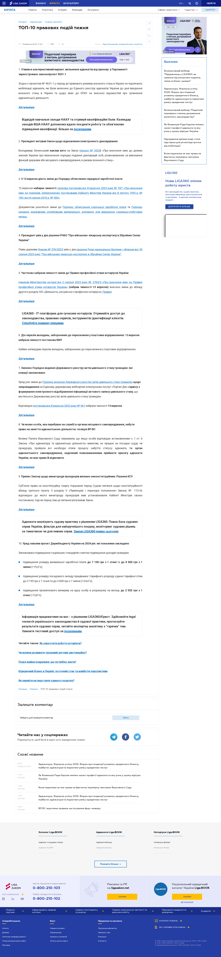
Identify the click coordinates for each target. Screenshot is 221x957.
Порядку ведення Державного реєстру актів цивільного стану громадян (87, 382)
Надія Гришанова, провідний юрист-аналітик (122, 44)
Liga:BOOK (210, 10)
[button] (4, 3)
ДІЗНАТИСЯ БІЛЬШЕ (179, 206)
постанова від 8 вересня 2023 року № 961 (59, 405)
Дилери (5, 932)
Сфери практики (167, 10)
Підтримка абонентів (107, 928)
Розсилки (102, 937)
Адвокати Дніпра (104, 848)
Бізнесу (41, 3)
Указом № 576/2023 (50, 249)
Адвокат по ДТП (46, 848)
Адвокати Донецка (104, 853)
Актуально (93, 10)
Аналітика (47, 10)
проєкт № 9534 (90, 150)
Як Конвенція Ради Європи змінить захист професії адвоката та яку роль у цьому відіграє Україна (184, 127)
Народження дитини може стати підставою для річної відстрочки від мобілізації (182, 142)
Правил (107, 291)
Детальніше (187, 902)
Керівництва (55, 932)
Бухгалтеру (71, 3)
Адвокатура (36, 22)
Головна (22, 689)
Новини (32, 10)
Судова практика (53, 22)
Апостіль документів (48, 853)
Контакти (102, 941)
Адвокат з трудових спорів (51, 842)
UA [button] (180, 3)
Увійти (126, 718)
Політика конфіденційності (14, 937)
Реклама (6, 945)
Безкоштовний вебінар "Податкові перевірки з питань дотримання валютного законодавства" (183, 113)
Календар (77, 10)
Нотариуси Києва (161, 848)
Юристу (55, 3)
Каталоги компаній (58, 937)
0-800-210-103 (46, 888)
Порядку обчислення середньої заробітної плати (94, 207)
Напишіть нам (104, 932)
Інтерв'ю (62, 10)
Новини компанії (57, 928)
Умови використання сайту (14, 941)
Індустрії (190, 10)
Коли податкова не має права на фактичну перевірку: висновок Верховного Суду (85, 787)
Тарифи (122, 897)
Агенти (5, 928)
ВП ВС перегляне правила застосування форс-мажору (69, 808)
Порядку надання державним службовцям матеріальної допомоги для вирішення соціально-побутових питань (80, 211)
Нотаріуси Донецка (162, 853)
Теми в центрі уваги (59, 941)
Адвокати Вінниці (104, 842)
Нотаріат (22, 22)
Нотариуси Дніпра (162, 842)
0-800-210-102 (46, 898)
